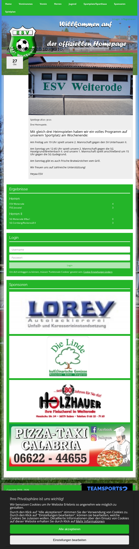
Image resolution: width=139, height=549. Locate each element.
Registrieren (129, 19)
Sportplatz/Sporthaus (95, 3)
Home (8, 3)
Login (117, 19)
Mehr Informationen (90, 521)
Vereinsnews (26, 3)
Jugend (72, 3)
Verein (43, 3)
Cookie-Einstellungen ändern (97, 271)
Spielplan (10, 11)
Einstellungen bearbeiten (69, 540)
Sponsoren (119, 3)
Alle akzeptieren (69, 529)
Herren (58, 3)
